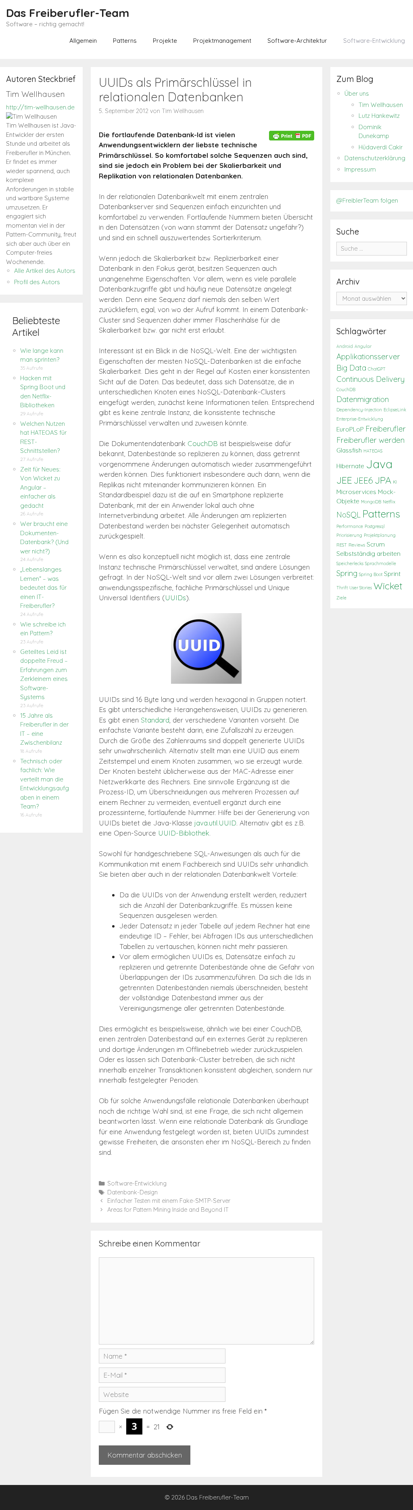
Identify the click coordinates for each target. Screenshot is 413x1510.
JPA (383, 480)
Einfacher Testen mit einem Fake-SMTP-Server (168, 1200)
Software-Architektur (297, 40)
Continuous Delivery (370, 379)
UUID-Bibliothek (183, 833)
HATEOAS (372, 451)
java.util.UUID (215, 823)
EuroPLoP (350, 429)
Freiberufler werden (370, 440)
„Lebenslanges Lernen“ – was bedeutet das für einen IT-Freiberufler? (43, 587)
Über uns (356, 93)
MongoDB (371, 502)
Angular (363, 346)
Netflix (389, 502)
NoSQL (348, 514)
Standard (155, 720)
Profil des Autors (37, 282)
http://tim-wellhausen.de (40, 107)
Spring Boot (370, 574)
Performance (349, 526)
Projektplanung (380, 535)
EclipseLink (395, 410)
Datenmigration (362, 399)
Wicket (388, 586)
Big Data (351, 368)
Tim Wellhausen (381, 105)
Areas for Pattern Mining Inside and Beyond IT (168, 1209)
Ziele (341, 598)
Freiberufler (385, 429)
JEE (344, 480)
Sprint (392, 574)
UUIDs (175, 597)
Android (344, 346)
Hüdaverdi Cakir (381, 147)
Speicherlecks (349, 563)
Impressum (360, 169)
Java (379, 464)
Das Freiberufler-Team (67, 13)
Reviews (356, 545)
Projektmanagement (222, 40)
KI (395, 482)
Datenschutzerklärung (374, 158)
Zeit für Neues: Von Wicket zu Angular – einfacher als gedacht (40, 487)
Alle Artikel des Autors (44, 270)
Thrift (342, 588)
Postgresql (375, 526)
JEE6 (363, 480)
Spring (346, 573)
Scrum (376, 544)
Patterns (125, 40)
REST (341, 545)
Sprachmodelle (380, 563)
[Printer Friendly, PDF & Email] (291, 135)
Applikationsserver (368, 356)
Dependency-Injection (359, 410)
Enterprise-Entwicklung (359, 419)
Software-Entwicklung (374, 40)
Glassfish (349, 450)
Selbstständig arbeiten (368, 553)
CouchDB (203, 443)
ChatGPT (377, 369)
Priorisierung (349, 535)
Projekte (165, 40)
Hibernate (350, 466)
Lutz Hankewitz (379, 115)
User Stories (360, 588)
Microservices (356, 492)
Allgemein (83, 40)
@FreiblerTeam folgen (367, 200)
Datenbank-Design (132, 1192)
